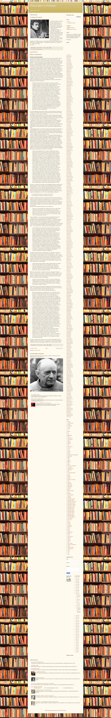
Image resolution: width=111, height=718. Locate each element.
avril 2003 (68, 360)
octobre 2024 (68, 84)
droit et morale (70, 446)
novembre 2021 (69, 132)
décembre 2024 (68, 81)
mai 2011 (68, 270)
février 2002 (68, 371)
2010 (77, 623)
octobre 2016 (68, 204)
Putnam (69, 527)
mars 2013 (68, 252)
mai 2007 (68, 322)
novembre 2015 (69, 216)
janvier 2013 (68, 255)
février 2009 (68, 300)
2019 (77, 589)
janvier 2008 (68, 315)
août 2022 (68, 119)
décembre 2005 (68, 340)
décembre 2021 (68, 130)
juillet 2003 (68, 357)
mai (77, 602)
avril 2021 (68, 140)
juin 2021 (68, 137)
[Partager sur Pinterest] (50, 47)
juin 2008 (68, 311)
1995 (77, 647)
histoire (69, 464)
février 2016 (68, 213)
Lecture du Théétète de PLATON (36, 686)
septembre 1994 (69, 409)
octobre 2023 (68, 100)
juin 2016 (68, 208)
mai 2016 (68, 209)
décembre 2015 (68, 215)
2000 (77, 639)
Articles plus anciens (59, 348)
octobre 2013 (68, 245)
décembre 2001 (68, 374)
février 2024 (68, 95)
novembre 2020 (69, 147)
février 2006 (68, 338)
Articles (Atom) (37, 350)
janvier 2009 (68, 302)
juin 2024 (68, 89)
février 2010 (68, 287)
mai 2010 (68, 282)
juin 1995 (68, 407)
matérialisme (70, 483)
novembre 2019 (69, 164)
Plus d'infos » (32, 44)
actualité (69, 421)
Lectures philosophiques (71, 472)
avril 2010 (68, 284)
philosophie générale (71, 509)
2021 (77, 585)
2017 (77, 592)
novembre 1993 (69, 415)
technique (69, 540)
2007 (77, 628)
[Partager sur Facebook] (49, 47)
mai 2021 (68, 139)
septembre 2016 (69, 205)
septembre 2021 (69, 135)
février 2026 (68, 63)
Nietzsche (69, 493)
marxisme (69, 482)
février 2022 (68, 128)
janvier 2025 (68, 79)
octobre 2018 (68, 179)
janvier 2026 (68, 64)
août (77, 599)
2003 (77, 634)
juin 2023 (68, 106)
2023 (77, 582)
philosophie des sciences (71, 505)
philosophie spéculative (71, 516)
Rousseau (69, 533)
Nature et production (36, 54)
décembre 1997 (68, 398)
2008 (77, 626)
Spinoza (69, 539)
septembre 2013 (69, 246)
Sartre (68, 534)
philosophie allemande (71, 498)
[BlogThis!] (47, 47)
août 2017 (68, 194)
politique (69, 522)
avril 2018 (68, 184)
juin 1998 (68, 394)
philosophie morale (71, 514)
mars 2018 (68, 186)
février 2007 (68, 325)
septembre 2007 (69, 318)
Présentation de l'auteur (71, 22)
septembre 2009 (69, 292)
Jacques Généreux (70, 468)
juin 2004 (68, 349)
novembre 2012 (69, 256)
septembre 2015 (69, 219)
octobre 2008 (68, 306)
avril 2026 (68, 60)
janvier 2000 (68, 386)
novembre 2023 (69, 99)
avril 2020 (68, 157)
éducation (69, 452)
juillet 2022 (68, 121)
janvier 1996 (68, 403)
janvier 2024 (68, 96)
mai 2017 (68, 198)
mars (78, 605)
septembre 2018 (69, 180)
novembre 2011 (69, 267)
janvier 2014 (68, 241)
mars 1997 (68, 400)
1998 (77, 642)
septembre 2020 (69, 150)
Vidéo (68, 554)
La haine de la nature (36, 17)
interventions (70, 467)
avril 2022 (68, 125)
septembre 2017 (69, 193)
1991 (77, 651)
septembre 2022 (69, 118)
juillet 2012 (68, 259)
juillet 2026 (68, 56)
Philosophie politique (39, 49)
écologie (69, 450)
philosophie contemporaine (72, 501)
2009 (77, 625)
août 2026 (68, 55)
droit (68, 445)
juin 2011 (68, 269)
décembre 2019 (68, 162)
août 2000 (68, 380)
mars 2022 (68, 126)
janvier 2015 (68, 229)
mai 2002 (68, 368)
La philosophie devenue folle (40, 671)
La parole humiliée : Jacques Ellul (37, 353)
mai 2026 (68, 59)
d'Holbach (69, 442)
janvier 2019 (68, 175)
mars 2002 (68, 369)
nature (69, 492)
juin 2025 (68, 72)
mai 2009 (68, 298)
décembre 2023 (68, 97)
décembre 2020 (68, 146)
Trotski (69, 550)
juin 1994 (68, 411)
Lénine (69, 474)
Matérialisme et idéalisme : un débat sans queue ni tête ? (45, 695)
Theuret (69, 545)
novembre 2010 (69, 277)
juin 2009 (68, 296)
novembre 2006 (69, 329)
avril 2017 (68, 200)
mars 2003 (68, 361)
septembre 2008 (69, 307)
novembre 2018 (69, 177)
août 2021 (68, 136)
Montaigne (69, 487)
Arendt (69, 427)
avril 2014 (68, 237)
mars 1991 (68, 416)
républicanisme (70, 532)
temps (68, 541)
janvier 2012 (68, 264)
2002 (77, 636)
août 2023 (68, 103)
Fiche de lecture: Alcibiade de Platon (37, 398)
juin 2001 (68, 378)
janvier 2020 (68, 161)
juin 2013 (68, 249)
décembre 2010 (68, 275)
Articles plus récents (33, 348)
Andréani (69, 424)
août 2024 (68, 86)
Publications (70, 526)
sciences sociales (70, 536)
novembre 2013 (69, 244)
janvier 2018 (68, 188)
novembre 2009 (69, 291)
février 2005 (68, 347)
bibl (68, 434)
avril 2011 (68, 271)
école (68, 449)
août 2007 (68, 320)
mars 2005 (68, 346)
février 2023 (68, 111)
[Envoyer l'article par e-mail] (44, 47)
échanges (69, 447)
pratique (69, 523)
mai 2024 (68, 90)
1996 (77, 645)
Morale (35, 49)
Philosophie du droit (71, 507)
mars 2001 (68, 379)
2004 (77, 632)
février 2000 (68, 385)
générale (69, 460)
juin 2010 (68, 281)
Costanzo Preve (70, 438)
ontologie (69, 496)
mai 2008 (68, 313)
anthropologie (70, 425)
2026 (77, 577)
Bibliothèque (70, 435)
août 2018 (68, 182)
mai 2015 (68, 223)
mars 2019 (68, 172)
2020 (77, 587)
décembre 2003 (68, 353)
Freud (68, 458)
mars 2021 (68, 142)
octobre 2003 (68, 354)
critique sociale (70, 439)
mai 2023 (68, 107)
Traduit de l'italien (71, 547)
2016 (77, 593)
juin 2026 (68, 57)
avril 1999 (68, 391)
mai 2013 (68, 251)
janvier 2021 (68, 144)
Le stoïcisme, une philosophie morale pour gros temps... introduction (42, 683)
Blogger (65, 710)
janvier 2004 (68, 351)
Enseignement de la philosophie (73, 454)
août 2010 (68, 280)
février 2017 (68, 202)
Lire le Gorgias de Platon (35, 394)
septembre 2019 (69, 166)
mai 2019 (68, 171)
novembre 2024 (69, 82)
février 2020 (68, 159)
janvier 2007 (68, 327)
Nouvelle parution (70, 494)
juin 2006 (68, 335)
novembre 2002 (69, 365)
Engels (69, 453)
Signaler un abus (69, 655)
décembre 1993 (68, 414)
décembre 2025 (68, 66)
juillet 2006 (68, 333)
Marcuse (69, 478)
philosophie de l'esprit (71, 503)
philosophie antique (71, 500)
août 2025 (68, 70)
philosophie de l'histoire (71, 504)
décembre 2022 (68, 114)
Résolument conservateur (40, 677)
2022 (77, 584)
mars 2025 (68, 77)
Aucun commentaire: (39, 47)
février (78, 607)
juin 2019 (68, 169)
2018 (77, 590)
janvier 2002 (68, 372)
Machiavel (69, 476)
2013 (77, 618)
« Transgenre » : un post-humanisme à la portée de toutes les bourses (47, 701)
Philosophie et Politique (43, 5)
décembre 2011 (68, 266)
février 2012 (68, 263)
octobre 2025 (68, 68)
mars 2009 (68, 299)
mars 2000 (68, 383)
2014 (77, 617)
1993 (77, 650)
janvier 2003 (68, 362)
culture (69, 440)
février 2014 (68, 240)
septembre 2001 (69, 376)
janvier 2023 (68, 113)
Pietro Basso (70, 519)
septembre (78, 596)
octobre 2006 (68, 331)
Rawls (68, 529)
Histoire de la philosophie (72, 465)
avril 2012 (68, 262)
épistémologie (70, 456)
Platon (69, 521)
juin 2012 (68, 260)
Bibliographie (68, 39)
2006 (77, 629)
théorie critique (70, 543)
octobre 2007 (68, 317)
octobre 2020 (68, 148)
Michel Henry (70, 486)
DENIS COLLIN (71, 27)
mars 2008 (68, 314)
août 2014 (68, 233)
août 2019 (68, 168)
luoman (58, 710)
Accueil (46, 348)
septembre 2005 (69, 343)
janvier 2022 (68, 129)
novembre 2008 (69, 304)
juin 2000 (68, 382)
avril (78, 604)
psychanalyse (70, 525)
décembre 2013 (68, 242)
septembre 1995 (69, 404)
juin (77, 600)
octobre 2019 (68, 165)
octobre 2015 (68, 217)
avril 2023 (68, 108)
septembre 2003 (69, 356)
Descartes (69, 443)
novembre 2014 (69, 231)
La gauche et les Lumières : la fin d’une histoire (44, 689)
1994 (77, 648)
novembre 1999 (69, 389)
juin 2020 (68, 154)
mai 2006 (68, 336)
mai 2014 (68, 235)
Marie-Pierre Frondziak (72, 29)
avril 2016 (68, 211)
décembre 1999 (68, 387)
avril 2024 (68, 92)
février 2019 (68, 173)
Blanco (69, 436)
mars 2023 (68, 110)
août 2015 (68, 220)
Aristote (69, 428)
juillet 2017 (68, 195)
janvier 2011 (68, 274)
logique (69, 475)
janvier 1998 (68, 397)
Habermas (69, 461)
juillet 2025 (68, 71)
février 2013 (68, 253)
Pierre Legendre (70, 518)
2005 (77, 631)
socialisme (69, 537)
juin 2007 (68, 321)
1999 (77, 640)
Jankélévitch (70, 469)
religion (69, 530)
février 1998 (68, 396)
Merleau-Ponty (70, 485)
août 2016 (68, 206)
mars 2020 (68, 158)
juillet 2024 (68, 88)
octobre (78, 595)
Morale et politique (71, 490)
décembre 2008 (68, 303)
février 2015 (68, 227)
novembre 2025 (69, 67)
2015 (77, 615)
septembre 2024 (69, 85)
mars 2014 (68, 238)
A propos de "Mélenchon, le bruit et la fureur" (43, 403)
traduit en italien (70, 548)
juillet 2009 (68, 295)
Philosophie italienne (71, 511)
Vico (68, 552)
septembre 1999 (69, 390)
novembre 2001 (69, 375)
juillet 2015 (68, 222)
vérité (68, 551)
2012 (77, 620)
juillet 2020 (68, 153)
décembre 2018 (68, 176)
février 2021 (68, 143)
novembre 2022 (69, 115)
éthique (69, 457)
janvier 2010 (68, 288)
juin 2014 (68, 234)
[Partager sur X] (48, 47)
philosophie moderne (71, 512)
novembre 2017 (69, 190)
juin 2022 (68, 122)
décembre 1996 (68, 401)
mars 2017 (68, 201)
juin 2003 (68, 358)
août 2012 (68, 258)
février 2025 (68, 78)
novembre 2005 (69, 342)
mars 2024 (68, 93)
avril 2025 (68, 75)
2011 (77, 621)
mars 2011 (68, 273)
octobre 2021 (68, 133)
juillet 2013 (68, 248)
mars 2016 (68, 212)
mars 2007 (68, 324)
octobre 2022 (68, 117)
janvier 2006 (68, 339)
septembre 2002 (69, 367)
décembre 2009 (68, 289)
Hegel (68, 463)
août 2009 (68, 293)
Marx (68, 481)
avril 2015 (68, 224)
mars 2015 (68, 226)
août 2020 (68, 151)
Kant (68, 471)
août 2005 (68, 345)
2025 (77, 579)
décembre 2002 (68, 364)
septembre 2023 (69, 101)
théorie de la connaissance (72, 544)
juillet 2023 (68, 104)
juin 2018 (68, 183)
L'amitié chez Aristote (34, 665)
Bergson (69, 431)
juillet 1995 (68, 405)
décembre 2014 (68, 230)
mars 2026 (68, 61)
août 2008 (68, 309)
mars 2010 (68, 285)
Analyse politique (70, 422)
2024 (77, 581)
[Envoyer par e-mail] (46, 47)
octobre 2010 (68, 278)
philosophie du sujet (71, 508)
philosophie (69, 497)
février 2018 (68, 187)
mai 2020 (68, 155)
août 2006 (68, 332)
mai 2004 (68, 350)
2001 (77, 637)
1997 (77, 643)
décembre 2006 (68, 328)
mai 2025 (68, 74)
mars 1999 (68, 393)
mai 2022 (68, 124)
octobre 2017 (68, 191)
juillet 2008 (68, 310)
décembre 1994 (68, 408)
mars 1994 (68, 412)
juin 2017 (68, 197)
